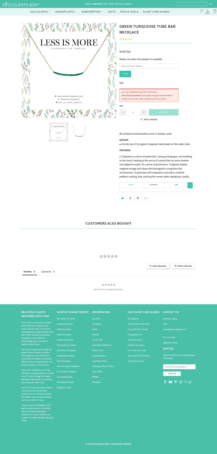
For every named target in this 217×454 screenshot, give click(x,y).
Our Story (96, 318)
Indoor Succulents (64, 334)
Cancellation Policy (99, 361)
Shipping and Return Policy (103, 366)
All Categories (133, 318)
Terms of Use (97, 340)
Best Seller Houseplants (66, 350)
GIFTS (112, 11)
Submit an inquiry (170, 318)
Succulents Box (101, 443)
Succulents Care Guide (137, 350)
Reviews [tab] (28, 271)
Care (176, 185)
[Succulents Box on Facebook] (165, 382)
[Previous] (24, 70)
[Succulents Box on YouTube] (170, 382)
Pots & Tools (129, 11)
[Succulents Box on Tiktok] (190, 382)
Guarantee (153, 185)
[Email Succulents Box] (186, 382)
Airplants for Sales (64, 387)
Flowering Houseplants (66, 355)
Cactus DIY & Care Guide (137, 329)
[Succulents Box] (21, 4)
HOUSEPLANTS (65, 11)
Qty (121, 106)
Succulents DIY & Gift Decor (139, 355)
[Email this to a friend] (145, 198)
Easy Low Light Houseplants (68, 366)
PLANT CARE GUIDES (156, 11)
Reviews (95, 334)
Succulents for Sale (64, 377)
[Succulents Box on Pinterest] (175, 382)
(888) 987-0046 (170, 343)
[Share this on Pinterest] (138, 198)
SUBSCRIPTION (91, 11)
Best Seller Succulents (66, 318)
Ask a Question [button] (159, 266)
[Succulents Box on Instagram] (180, 382)
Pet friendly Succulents (66, 345)
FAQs (165, 324)
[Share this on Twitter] (122, 198)
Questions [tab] (46, 271)
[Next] (114, 70)
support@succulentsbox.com (174, 329)
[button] (148, 119)
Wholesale (96, 382)
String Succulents (64, 329)
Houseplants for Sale (65, 382)
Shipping (131, 185)
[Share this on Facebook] (130, 198)
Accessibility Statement (101, 345)
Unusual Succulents (65, 324)
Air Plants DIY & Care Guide (138, 324)
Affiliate (95, 377)
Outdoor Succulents (65, 340)
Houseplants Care (135, 334)
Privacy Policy (97, 350)
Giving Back (97, 324)
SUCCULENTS (39, 11)
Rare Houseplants (64, 361)
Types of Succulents (136, 361)
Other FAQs (97, 371)
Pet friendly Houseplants (66, 371)
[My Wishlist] (201, 11)
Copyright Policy (98, 355)
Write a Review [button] (185, 266)
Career (95, 329)
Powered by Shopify (121, 443)
